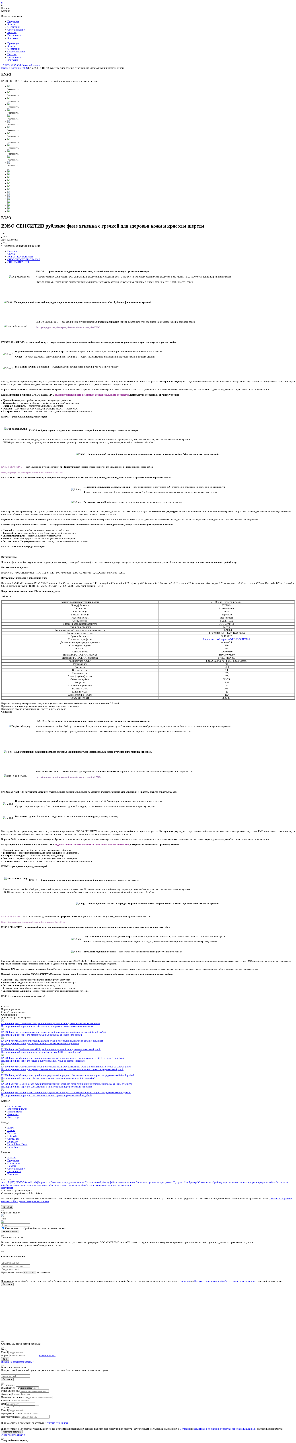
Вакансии (12, 1174)
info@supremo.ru (38, 1182)
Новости (11, 32)
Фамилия (6, 1394)
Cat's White (13, 1136)
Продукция (13, 21)
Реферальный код (10, 1391)
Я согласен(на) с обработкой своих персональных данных (35, 1228)
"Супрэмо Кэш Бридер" (57, 1423)
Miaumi (11, 1130)
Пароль (5, 1355)
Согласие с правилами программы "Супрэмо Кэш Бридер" (167, 1182)
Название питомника (12, 1397)
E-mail (4, 1352)
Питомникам (14, 35)
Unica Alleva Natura (17, 1144)
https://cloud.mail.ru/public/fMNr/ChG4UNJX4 (226, 639)
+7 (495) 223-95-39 (13, 1182)
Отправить (7, 1379)
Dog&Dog (12, 1141)
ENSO (24, 68)
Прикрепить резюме (12, 1272)
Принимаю (7, 1207)
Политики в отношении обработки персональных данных (224, 1281)
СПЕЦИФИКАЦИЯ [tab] (18, 262)
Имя (3, 1403)
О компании (13, 27)
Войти (5, 1359)
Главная (5, 68)
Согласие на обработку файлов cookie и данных (110, 1182)
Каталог (11, 24)
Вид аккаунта (8, 1387)
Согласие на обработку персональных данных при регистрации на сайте (236, 1182)
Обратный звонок (30, 65)
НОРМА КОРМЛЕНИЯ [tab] (20, 256)
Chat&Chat (12, 1138)
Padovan (11, 1133)
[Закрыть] (2, 1210)
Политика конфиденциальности (67, 1182)
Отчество (6, 1400)
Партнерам (7, 1187)
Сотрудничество (16, 29)
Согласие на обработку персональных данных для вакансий (99, 1185)
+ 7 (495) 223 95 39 (11, 65)
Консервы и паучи (17, 1109)
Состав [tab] (11, 254)
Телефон (5, 1407)
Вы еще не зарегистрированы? (17, 1362)
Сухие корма (14, 1106)
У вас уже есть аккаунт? (13, 1434)
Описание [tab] (12, 251)
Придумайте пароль (11, 1413)
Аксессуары (13, 1117)
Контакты (12, 38)
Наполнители (14, 1111)
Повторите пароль (11, 1416)
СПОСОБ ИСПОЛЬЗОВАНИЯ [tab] (23, 259)
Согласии (185, 1281)
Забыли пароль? (47, 1355)
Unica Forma (13, 1147)
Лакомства (12, 1114)
